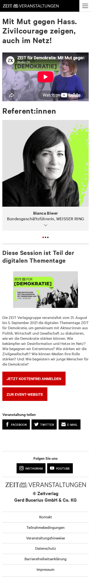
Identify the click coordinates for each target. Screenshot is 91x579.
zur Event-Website (25, 394)
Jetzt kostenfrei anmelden (34, 378)
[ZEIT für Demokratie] (45, 289)
